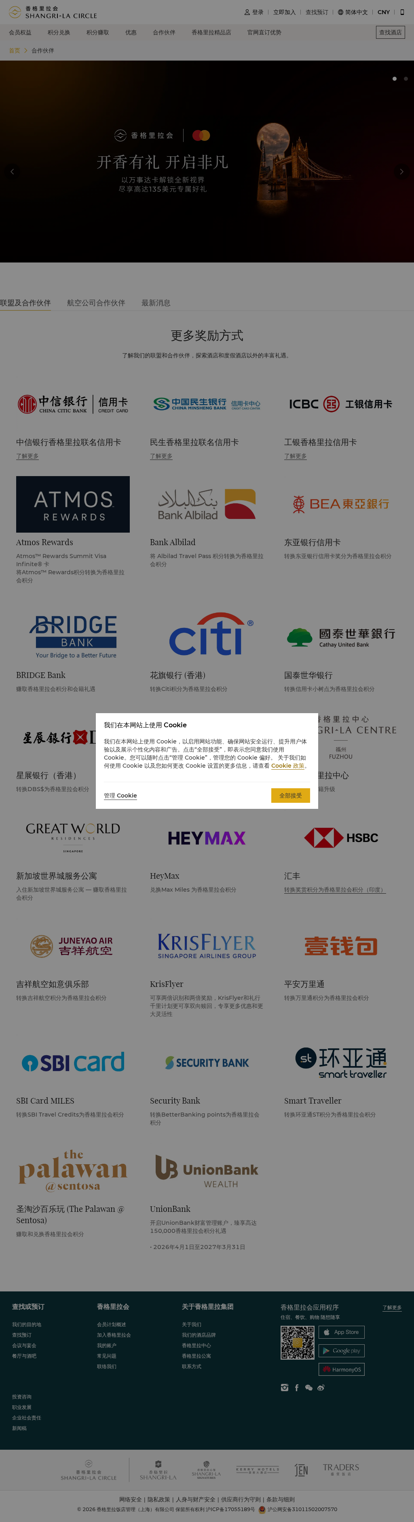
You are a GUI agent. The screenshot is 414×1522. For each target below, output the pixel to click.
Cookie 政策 (287, 765)
